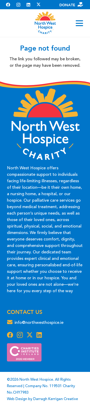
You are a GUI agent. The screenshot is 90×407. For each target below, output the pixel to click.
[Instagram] (18, 5)
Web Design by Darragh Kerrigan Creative (42, 399)
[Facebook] (8, 5)
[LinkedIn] (28, 5)
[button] (79, 23)
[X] (38, 5)
